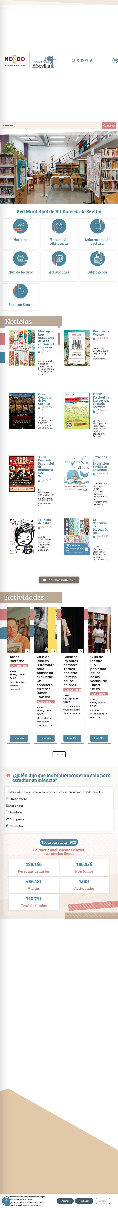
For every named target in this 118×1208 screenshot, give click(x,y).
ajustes (37, 1205)
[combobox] (52, 125)
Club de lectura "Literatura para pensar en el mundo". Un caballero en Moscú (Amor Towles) (46, 677)
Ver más (59, 754)
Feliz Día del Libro (44, 521)
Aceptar (65, 1200)
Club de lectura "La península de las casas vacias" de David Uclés (98, 673)
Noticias (20, 239)
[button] (115, 60)
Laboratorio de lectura (97, 241)
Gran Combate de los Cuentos (44, 399)
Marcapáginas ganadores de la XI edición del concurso (46, 339)
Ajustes (103, 1200)
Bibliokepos (97, 272)
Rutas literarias (17, 659)
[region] (59, 167)
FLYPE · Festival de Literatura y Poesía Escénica (101, 400)
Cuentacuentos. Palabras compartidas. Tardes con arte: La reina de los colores (76, 671)
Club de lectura (20, 272)
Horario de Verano (101, 332)
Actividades (59, 272)
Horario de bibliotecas (59, 241)
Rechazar (84, 1200)
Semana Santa (20, 304)
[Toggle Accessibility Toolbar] (6, 1201)
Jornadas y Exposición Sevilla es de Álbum (101, 463)
